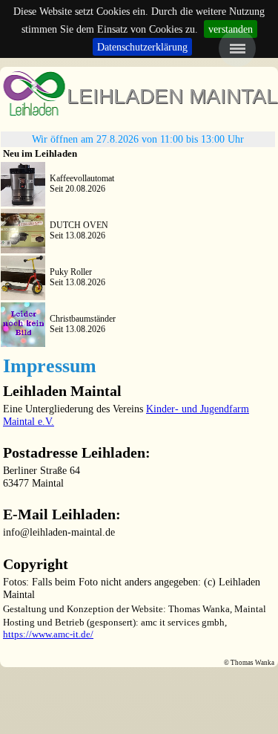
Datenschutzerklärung (142, 47)
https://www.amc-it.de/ (48, 634)
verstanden (230, 29)
